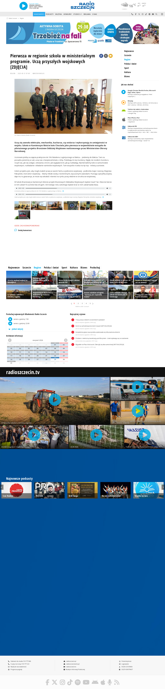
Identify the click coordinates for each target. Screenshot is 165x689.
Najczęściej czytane (77, 314)
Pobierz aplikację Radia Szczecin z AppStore (138, 120)
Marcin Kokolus (39, 73)
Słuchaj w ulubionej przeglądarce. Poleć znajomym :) (142, 93)
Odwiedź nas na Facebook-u (135, 14)
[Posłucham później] (63, 191)
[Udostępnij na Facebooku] (101, 56)
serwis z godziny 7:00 (21, 319)
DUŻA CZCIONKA (126, 667)
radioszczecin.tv (23, 372)
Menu (162, 14)
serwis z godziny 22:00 (21, 323)
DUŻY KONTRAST (127, 669)
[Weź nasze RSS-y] (116, 680)
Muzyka (58, 14)
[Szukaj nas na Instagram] (62, 680)
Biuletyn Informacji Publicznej (75, 669)
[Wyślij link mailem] (111, 56)
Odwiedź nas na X (139, 14)
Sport (126, 68)
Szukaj (156, 14)
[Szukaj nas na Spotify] (78, 680)
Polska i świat (130, 63)
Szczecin (127, 55)
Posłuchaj (95, 267)
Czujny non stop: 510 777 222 (19, 664)
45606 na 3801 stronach (82, 306)
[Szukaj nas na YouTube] (86, 680)
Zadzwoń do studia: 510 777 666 (20, 661)
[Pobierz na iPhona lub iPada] (103, 680)
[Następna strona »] (92, 304)
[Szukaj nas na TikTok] (70, 680)
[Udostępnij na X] (106, 56)
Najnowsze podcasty (19, 478)
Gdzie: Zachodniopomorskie (26, 225)
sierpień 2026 (38, 340)
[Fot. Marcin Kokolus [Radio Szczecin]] (63, 106)
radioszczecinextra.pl (72, 664)
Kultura (127, 72)
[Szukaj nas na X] (55, 680)
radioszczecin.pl (71, 661)
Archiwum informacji (14, 335)
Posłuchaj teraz (126, 661)
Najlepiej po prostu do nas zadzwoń (132, 14)
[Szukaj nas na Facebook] (48, 680)
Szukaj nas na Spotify (149, 14)
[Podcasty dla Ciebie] (109, 680)
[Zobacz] (82, 33)
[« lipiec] (12, 340)
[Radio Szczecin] (82, 6)
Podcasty (50, 14)
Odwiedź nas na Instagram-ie (142, 14)
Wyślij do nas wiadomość (153, 14)
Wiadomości (39, 14)
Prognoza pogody (16, 669)
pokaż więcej (17, 329)
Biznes (127, 76)
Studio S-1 (77, 14)
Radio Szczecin (13, 18)
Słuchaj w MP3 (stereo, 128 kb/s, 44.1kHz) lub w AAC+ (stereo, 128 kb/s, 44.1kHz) (143, 103)
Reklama (87, 14)
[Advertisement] (57, 248)
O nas (94, 14)
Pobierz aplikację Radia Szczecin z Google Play (138, 111)
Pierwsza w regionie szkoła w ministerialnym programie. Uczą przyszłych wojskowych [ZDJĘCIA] (52, 61)
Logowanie (125, 664)
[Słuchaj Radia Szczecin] (23, 6)
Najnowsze (129, 51)
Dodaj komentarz (25, 230)
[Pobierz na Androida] (95, 680)
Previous (1, 487)
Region (22, 18)
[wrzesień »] (62, 340)
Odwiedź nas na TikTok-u (146, 14)
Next (163, 487)
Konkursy (68, 14)
